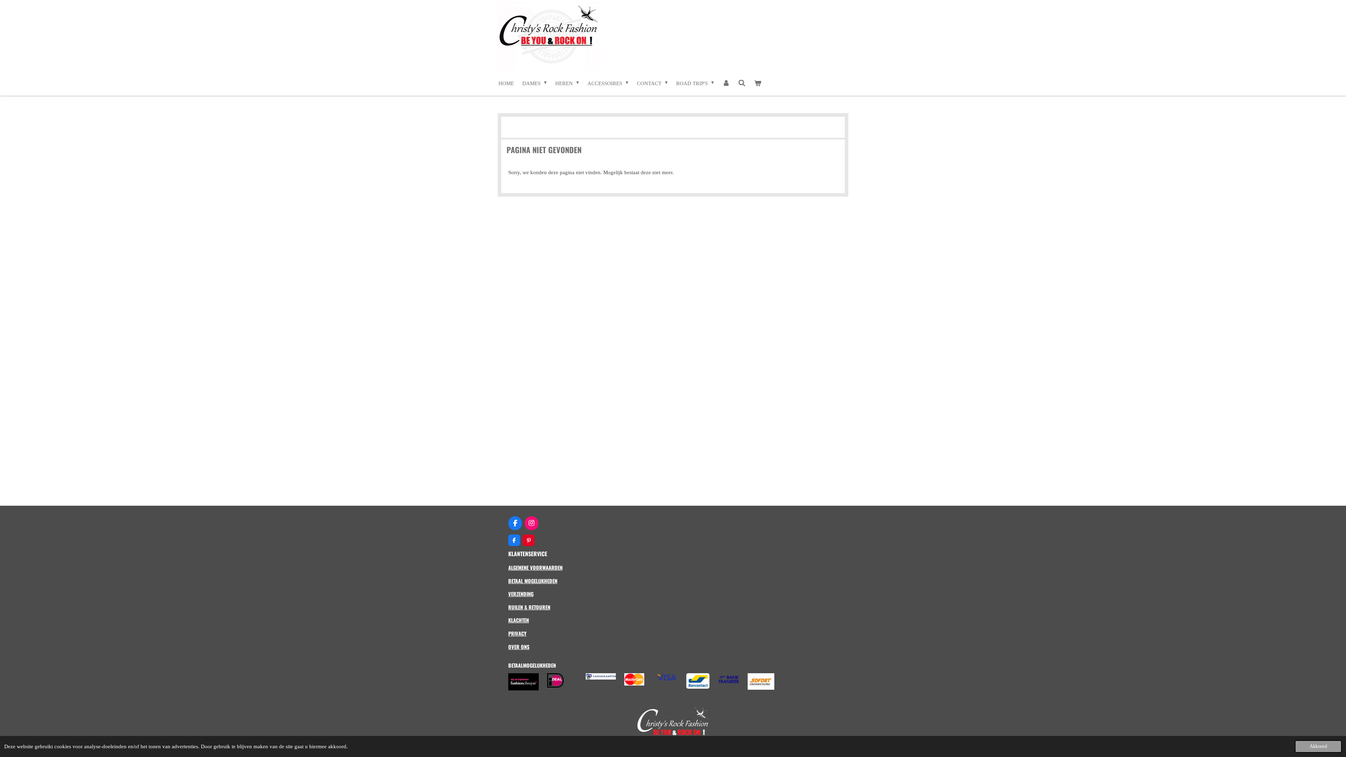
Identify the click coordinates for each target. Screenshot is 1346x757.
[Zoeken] (742, 83)
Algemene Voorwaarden (535, 567)
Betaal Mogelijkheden (532, 581)
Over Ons (518, 646)
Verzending (520, 594)
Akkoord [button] (1318, 746)
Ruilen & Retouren (529, 607)
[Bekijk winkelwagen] (758, 83)
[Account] (726, 83)
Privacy (517, 633)
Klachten (518, 620)
